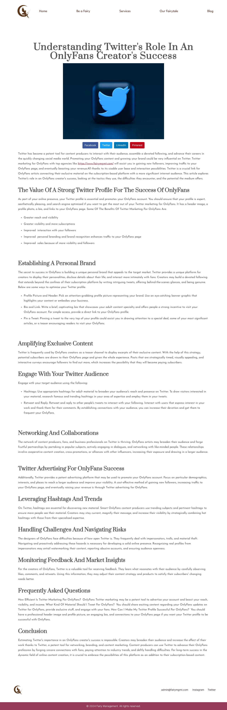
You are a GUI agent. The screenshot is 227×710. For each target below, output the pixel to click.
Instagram (198, 689)
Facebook (90, 145)
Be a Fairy (83, 11)
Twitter (106, 145)
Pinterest (137, 145)
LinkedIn (121, 145)
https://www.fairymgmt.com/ (96, 163)
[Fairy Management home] (24, 11)
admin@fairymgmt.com (174, 689)
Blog (210, 11)
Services (125, 11)
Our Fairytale (169, 11)
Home (43, 11)
